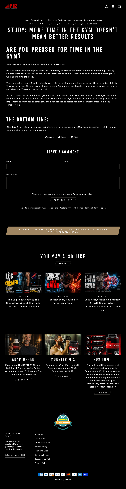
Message (12, 174)
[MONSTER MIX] (63, 344)
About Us (39, 434)
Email (67, 161)
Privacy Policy (74, 208)
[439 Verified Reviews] (63, 431)
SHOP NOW (23, 380)
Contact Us (40, 438)
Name (9, 161)
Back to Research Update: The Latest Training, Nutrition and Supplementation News (64, 231)
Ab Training (33, 24)
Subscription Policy (44, 459)
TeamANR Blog (41, 451)
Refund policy (41, 446)
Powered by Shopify (63, 479)
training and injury (66, 24)
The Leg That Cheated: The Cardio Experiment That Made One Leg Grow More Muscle (23, 303)
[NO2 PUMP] (102, 344)
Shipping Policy (42, 455)
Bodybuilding (45, 24)
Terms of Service (93, 208)
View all (63, 263)
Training (54, 24)
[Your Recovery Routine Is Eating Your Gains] (63, 282)
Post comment (63, 200)
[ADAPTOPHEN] (23, 344)
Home (26, 20)
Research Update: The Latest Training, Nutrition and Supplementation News (66, 20)
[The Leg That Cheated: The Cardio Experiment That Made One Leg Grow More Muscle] (23, 282)
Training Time (80, 24)
